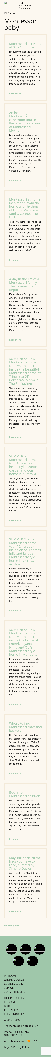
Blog (7, 1006)
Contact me (11, 1010)
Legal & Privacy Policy (16, 1047)
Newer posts (11, 925)
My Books (10, 975)
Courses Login (13, 983)
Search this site (14, 991)
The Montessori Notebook (26, 6)
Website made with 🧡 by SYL (21, 1041)
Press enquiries (14, 1014)
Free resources (14, 998)
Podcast (9, 1002)
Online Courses (14, 979)
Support (9, 987)
